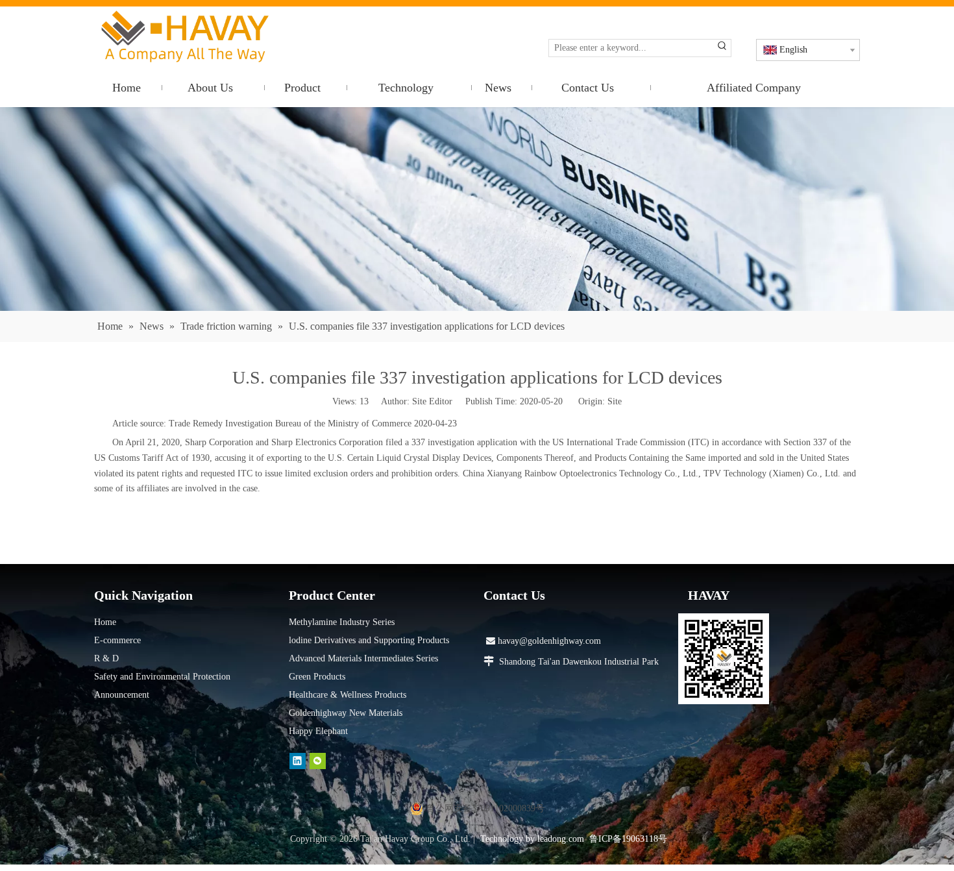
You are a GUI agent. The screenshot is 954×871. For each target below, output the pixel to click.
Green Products (317, 676)
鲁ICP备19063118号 (628, 839)
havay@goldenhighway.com (543, 641)
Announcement (121, 695)
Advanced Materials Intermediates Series (363, 658)
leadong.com (560, 839)
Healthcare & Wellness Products (347, 695)
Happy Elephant (318, 731)
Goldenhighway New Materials (345, 713)
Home (105, 622)
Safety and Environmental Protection (162, 676)
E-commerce (117, 640)
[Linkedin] (297, 761)
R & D (106, 658)
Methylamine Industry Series (342, 622)
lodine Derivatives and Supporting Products (369, 640)
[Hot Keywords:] (722, 48)
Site (614, 401)
